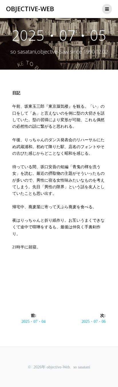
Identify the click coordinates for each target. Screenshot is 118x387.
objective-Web (30, 9)
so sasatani (81, 367)
